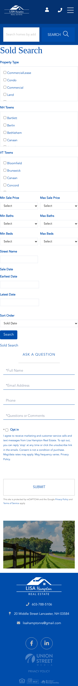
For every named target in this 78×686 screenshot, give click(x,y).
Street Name (8, 251)
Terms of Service (11, 503)
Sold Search (9, 345)
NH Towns (7, 107)
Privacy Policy (61, 500)
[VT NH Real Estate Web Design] (39, 660)
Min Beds (6, 233)
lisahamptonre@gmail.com (42, 623)
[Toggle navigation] (70, 10)
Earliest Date (8, 276)
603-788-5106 (60, 10)
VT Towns (6, 152)
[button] (58, 34)
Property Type (9, 62)
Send (39, 487)
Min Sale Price (9, 198)
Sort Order (7, 315)
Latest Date (7, 294)
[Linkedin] (47, 643)
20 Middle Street (41, 614)
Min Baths (6, 216)
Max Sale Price (50, 198)
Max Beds (47, 233)
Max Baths (47, 216)
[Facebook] (31, 643)
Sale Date (6, 269)
